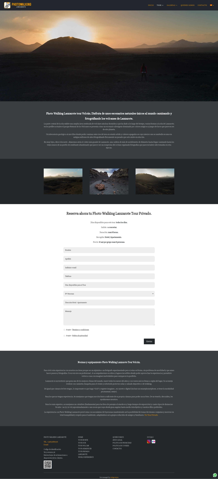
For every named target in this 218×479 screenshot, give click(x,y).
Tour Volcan (83, 446)
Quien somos (118, 437)
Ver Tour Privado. (151, 415)
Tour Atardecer (85, 449)
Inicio (151, 5)
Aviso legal (117, 440)
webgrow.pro (114, 477)
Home (80, 437)
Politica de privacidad (122, 443)
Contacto (202, 5)
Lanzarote (82, 454)
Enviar (149, 341)
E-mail (46, 445)
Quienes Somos (188, 5)
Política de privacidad (80, 335)
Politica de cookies (121, 446)
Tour (159, 5)
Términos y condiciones (80, 330)
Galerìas (171, 5)
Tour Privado (83, 451)
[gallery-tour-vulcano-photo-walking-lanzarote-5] (155, 193)
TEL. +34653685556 (51, 442)
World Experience (86, 457)
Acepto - (77, 330)
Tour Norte (83, 440)
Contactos (117, 449)
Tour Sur (82, 443)
